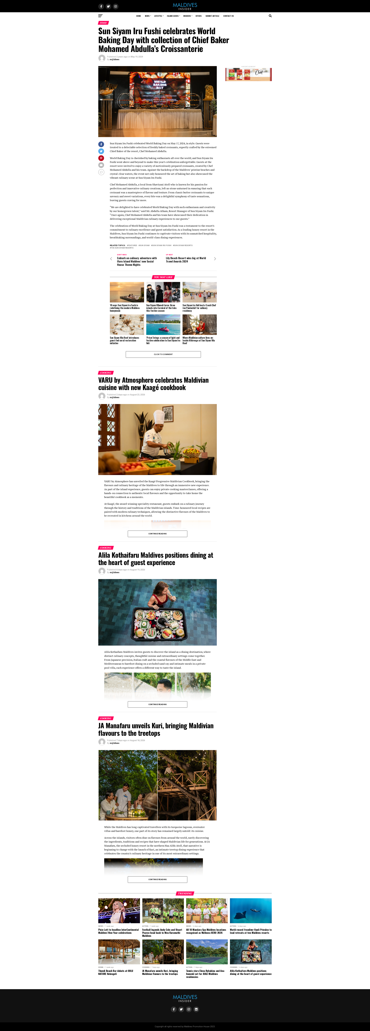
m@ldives (114, 59)
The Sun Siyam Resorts (122, 248)
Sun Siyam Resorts (183, 245)
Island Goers (172, 15)
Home (138, 15)
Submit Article (212, 15)
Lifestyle (158, 15)
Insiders (187, 15)
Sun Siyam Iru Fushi (161, 245)
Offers (198, 15)
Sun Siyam (145, 245)
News (147, 15)
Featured (132, 245)
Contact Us (228, 15)
